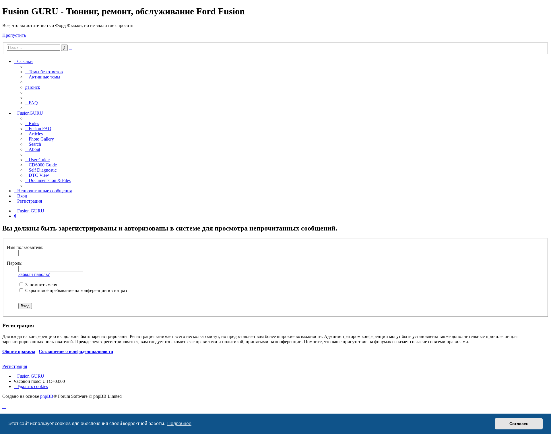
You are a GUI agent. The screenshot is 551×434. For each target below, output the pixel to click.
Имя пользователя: (25, 247)
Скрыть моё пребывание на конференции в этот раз (75, 290)
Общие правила (18, 351)
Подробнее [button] (179, 423)
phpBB (46, 396)
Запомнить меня (40, 284)
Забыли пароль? (34, 274)
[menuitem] (44, 71)
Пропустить (14, 35)
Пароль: (14, 263)
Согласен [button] (518, 423)
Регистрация (14, 366)
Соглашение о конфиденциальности (76, 351)
